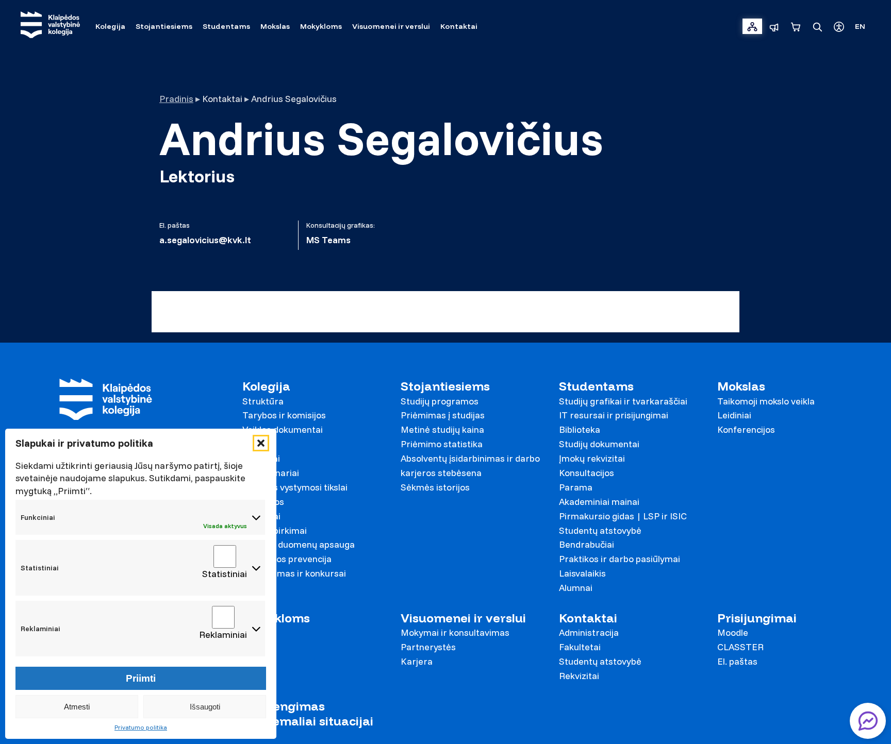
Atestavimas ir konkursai (294, 573)
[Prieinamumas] (839, 26)
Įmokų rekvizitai (592, 458)
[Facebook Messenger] (868, 721)
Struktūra (263, 401)
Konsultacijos (586, 473)
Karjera (417, 661)
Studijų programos (439, 401)
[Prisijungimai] (752, 26)
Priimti (141, 678)
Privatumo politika (140, 727)
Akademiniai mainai (599, 502)
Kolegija (266, 386)
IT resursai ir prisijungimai (613, 415)
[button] (261, 443)
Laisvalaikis (582, 573)
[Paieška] (817, 26)
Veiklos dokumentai (282, 429)
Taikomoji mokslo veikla (766, 401)
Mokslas (741, 386)
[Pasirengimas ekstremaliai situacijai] (774, 26)
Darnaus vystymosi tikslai (295, 487)
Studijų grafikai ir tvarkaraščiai (623, 401)
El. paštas (737, 661)
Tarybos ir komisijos (284, 415)
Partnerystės (428, 647)
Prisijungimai (757, 618)
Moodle (732, 632)
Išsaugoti (205, 706)
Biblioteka (579, 429)
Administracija (589, 632)
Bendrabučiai (586, 544)
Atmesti (77, 706)
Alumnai (575, 588)
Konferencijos (746, 429)
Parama (575, 487)
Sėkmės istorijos (435, 487)
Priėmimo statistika (442, 444)
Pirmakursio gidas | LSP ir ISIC (623, 516)
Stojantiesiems (445, 386)
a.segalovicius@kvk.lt (205, 240)
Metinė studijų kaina (442, 429)
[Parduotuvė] (795, 26)
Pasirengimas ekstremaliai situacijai (307, 714)
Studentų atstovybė (600, 530)
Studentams (596, 386)
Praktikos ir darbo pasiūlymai (619, 559)
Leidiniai (734, 415)
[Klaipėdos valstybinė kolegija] (50, 26)
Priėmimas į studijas (443, 415)
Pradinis (176, 99)
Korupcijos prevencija (287, 559)
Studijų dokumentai (599, 444)
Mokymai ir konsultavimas (455, 632)
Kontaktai (588, 618)
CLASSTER (740, 647)
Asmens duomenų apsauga (298, 544)
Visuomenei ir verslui (463, 618)
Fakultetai (580, 647)
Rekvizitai (579, 676)
